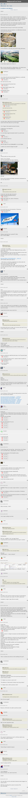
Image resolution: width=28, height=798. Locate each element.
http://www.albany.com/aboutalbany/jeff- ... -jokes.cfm (11, 258)
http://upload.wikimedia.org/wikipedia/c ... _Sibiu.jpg (10, 401)
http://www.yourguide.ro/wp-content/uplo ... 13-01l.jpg (11, 400)
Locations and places (6, 8)
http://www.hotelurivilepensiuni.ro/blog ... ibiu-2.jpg (10, 403)
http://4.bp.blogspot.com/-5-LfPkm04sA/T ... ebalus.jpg (11, 399)
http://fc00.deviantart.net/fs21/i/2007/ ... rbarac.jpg (10, 398)
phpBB (11, 795)
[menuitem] (2, 4)
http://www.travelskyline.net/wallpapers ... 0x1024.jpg (11, 396)
